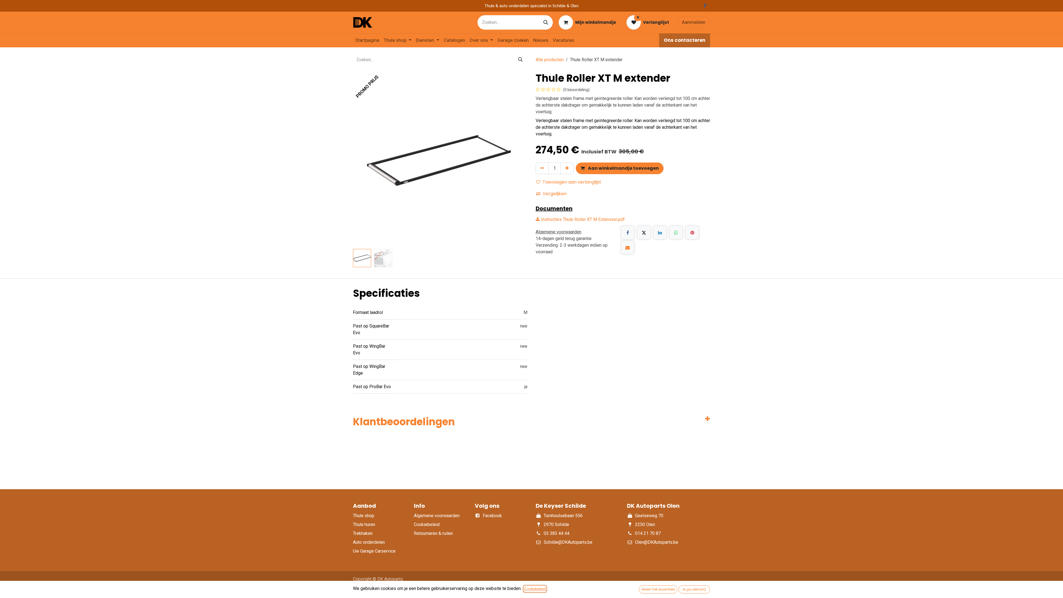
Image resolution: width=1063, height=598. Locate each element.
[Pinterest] (692, 232)
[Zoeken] (546, 22)
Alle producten (550, 59)
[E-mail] (627, 247)
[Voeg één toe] (567, 168)
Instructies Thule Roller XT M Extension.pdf (582, 219)
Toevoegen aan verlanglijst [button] (572, 182)
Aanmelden (693, 22)
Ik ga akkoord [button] (694, 589)
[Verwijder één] (542, 168)
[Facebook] (627, 232)
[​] (705, 6)
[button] (361, 159)
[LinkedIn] (660, 232)
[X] (644, 232)
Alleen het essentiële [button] (658, 589)
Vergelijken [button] (555, 193)
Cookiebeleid (535, 588)
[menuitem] (367, 40)
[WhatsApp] (676, 232)
